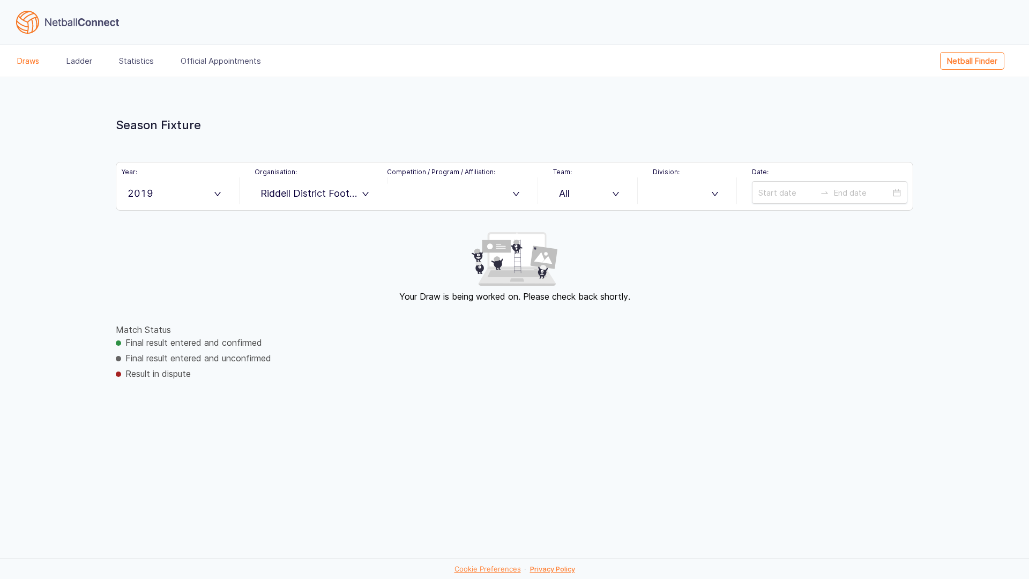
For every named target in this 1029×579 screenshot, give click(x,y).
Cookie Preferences (487, 569)
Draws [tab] (28, 60)
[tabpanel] (514, 317)
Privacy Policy (552, 569)
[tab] (980, 61)
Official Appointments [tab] (221, 61)
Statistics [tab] (136, 61)
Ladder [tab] (79, 61)
